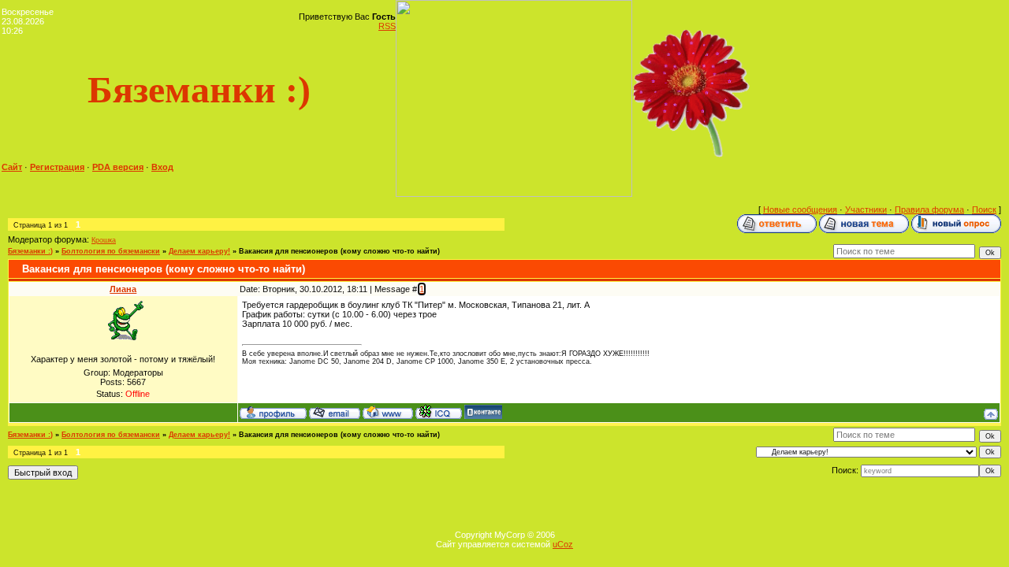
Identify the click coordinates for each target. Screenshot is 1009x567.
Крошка (103, 240)
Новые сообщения (800, 209)
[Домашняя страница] (388, 412)
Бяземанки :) (30, 251)
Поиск (984, 209)
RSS (387, 26)
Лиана (123, 289)
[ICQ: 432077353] (438, 412)
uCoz (563, 544)
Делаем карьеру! (199, 251)
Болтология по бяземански (110, 251)
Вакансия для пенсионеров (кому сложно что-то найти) (339, 251)
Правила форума (929, 209)
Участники (866, 209)
